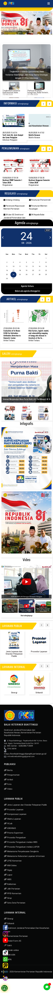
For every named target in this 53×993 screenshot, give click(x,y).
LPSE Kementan (14, 862)
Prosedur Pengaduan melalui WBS (22, 843)
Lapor (9, 876)
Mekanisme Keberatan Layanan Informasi (26, 857)
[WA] (5, 959)
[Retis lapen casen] (14, 120)
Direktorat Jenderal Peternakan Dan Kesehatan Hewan (26, 931)
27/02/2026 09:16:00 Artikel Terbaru (39, 334)
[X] (5, 946)
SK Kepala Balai (37, 215)
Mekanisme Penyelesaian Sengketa (23, 853)
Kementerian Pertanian (17, 937)
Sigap (9, 871)
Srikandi (39, 694)
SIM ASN (11, 956)
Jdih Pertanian (13, 890)
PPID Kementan (14, 895)
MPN (9, 961)
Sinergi (14, 694)
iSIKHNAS (11, 829)
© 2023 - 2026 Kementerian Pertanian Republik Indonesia (26, 973)
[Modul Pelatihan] (5, 978)
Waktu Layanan (14, 820)
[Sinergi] (14, 682)
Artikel (10, 781)
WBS (9, 881)
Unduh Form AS (14, 942)
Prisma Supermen (15, 834)
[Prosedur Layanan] (39, 641)
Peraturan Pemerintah (41, 200)
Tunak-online (13, 951)
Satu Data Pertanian (16, 904)
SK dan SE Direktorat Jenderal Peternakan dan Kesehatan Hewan (14, 218)
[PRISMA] (5, 971)
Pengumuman (13, 776)
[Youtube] (5, 940)
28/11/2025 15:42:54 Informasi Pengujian (13, 136)
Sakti (9, 947)
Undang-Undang (12, 200)
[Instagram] (5, 933)
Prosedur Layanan (39, 653)
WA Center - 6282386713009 (20, 747)
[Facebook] (5, 927)
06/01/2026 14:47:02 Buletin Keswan (36, 135)
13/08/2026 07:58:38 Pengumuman (39, 181)
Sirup (9, 899)
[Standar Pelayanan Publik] (5, 965)
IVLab (9, 825)
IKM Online (12, 867)
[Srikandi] (39, 682)
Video (9, 790)
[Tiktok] (5, 952)
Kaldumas (11, 885)
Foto (9, 785)
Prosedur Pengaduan (16, 839)
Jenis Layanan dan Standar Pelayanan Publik (14, 655)
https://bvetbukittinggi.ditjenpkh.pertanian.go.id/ (25, 755)
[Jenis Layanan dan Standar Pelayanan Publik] (14, 641)
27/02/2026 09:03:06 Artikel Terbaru (12, 334)
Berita (10, 771)
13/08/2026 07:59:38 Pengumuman (12, 181)
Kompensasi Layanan (16, 815)
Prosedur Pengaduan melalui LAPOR (23, 848)
